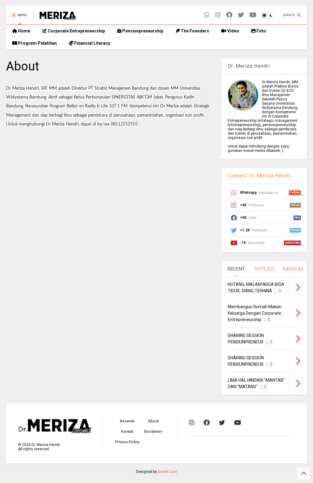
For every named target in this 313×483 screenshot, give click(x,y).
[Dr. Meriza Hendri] (57, 17)
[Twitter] (241, 15)
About (153, 421)
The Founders (194, 30)
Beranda (127, 421)
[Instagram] (218, 15)
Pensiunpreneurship (142, 30)
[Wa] (207, 15)
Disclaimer (153, 431)
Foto (261, 30)
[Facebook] (229, 15)
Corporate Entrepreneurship (76, 30)
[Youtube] (252, 15)
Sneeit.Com (167, 472)
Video (232, 30)
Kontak (127, 431)
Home (23, 30)
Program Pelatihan (37, 43)
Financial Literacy (91, 43)
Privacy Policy (127, 442)
